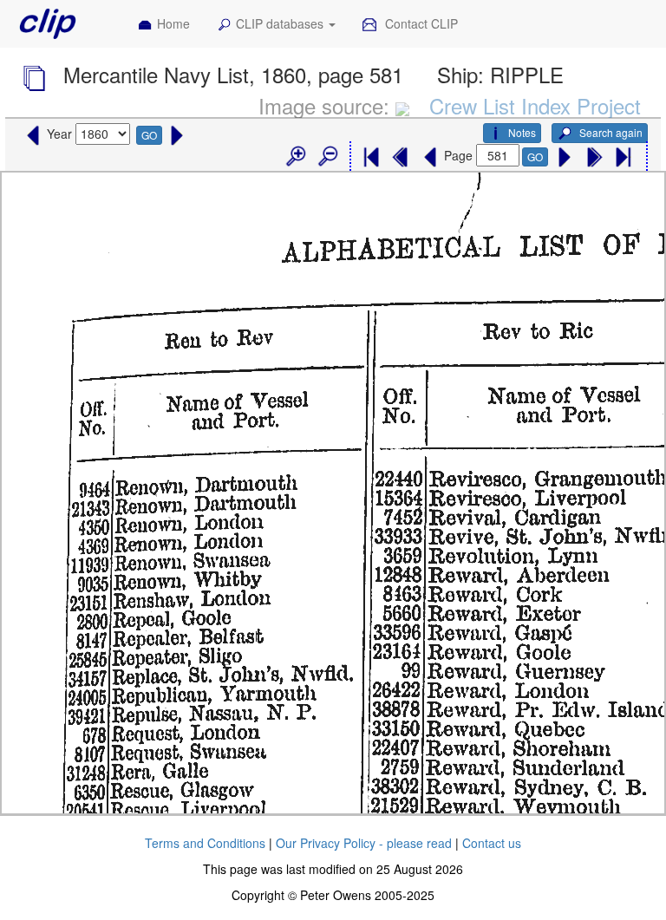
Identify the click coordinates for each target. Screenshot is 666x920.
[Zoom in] (295, 157)
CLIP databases (281, 23)
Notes (522, 132)
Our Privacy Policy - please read (364, 842)
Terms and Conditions (205, 842)
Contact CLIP (420, 23)
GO (149, 134)
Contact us (491, 842)
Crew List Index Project (535, 105)
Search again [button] (610, 132)
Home (173, 23)
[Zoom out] (327, 157)
